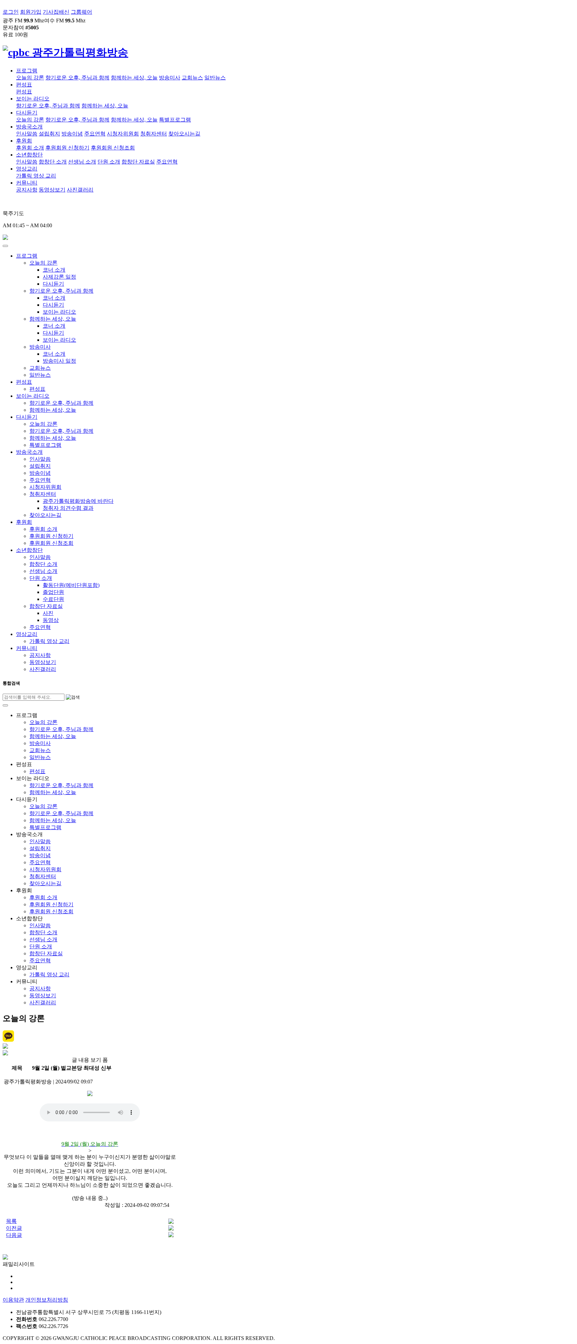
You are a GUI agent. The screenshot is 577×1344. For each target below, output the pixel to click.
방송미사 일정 (59, 361)
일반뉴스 (215, 77)
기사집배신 (56, 12)
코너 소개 (54, 270)
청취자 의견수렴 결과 (68, 508)
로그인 (11, 12)
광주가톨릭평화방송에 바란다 (78, 501)
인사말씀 (26, 133)
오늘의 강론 (30, 77)
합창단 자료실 (138, 161)
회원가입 (30, 12)
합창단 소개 (53, 161)
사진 (48, 613)
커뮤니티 (26, 183)
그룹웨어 (81, 12)
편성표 (24, 84)
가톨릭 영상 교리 (36, 176)
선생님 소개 (82, 161)
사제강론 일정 (59, 277)
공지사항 (26, 190)
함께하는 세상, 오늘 (134, 77)
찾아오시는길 (184, 133)
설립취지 (49, 133)
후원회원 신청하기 (67, 147)
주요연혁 (95, 133)
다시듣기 (26, 112)
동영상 (51, 620)
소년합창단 (29, 154)
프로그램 (26, 70)
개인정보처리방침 (46, 1300)
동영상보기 (52, 190)
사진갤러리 (80, 190)
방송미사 (169, 77)
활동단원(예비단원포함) (71, 585)
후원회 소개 (30, 147)
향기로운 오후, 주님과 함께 (77, 77)
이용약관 (13, 1300)
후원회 (24, 140)
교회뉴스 (192, 77)
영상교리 (26, 169)
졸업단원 (53, 592)
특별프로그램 (175, 119)
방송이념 (72, 133)
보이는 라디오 (32, 98)
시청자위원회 (123, 133)
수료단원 (53, 599)
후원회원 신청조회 (113, 147)
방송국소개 (29, 126)
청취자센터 (153, 133)
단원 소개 (109, 161)
